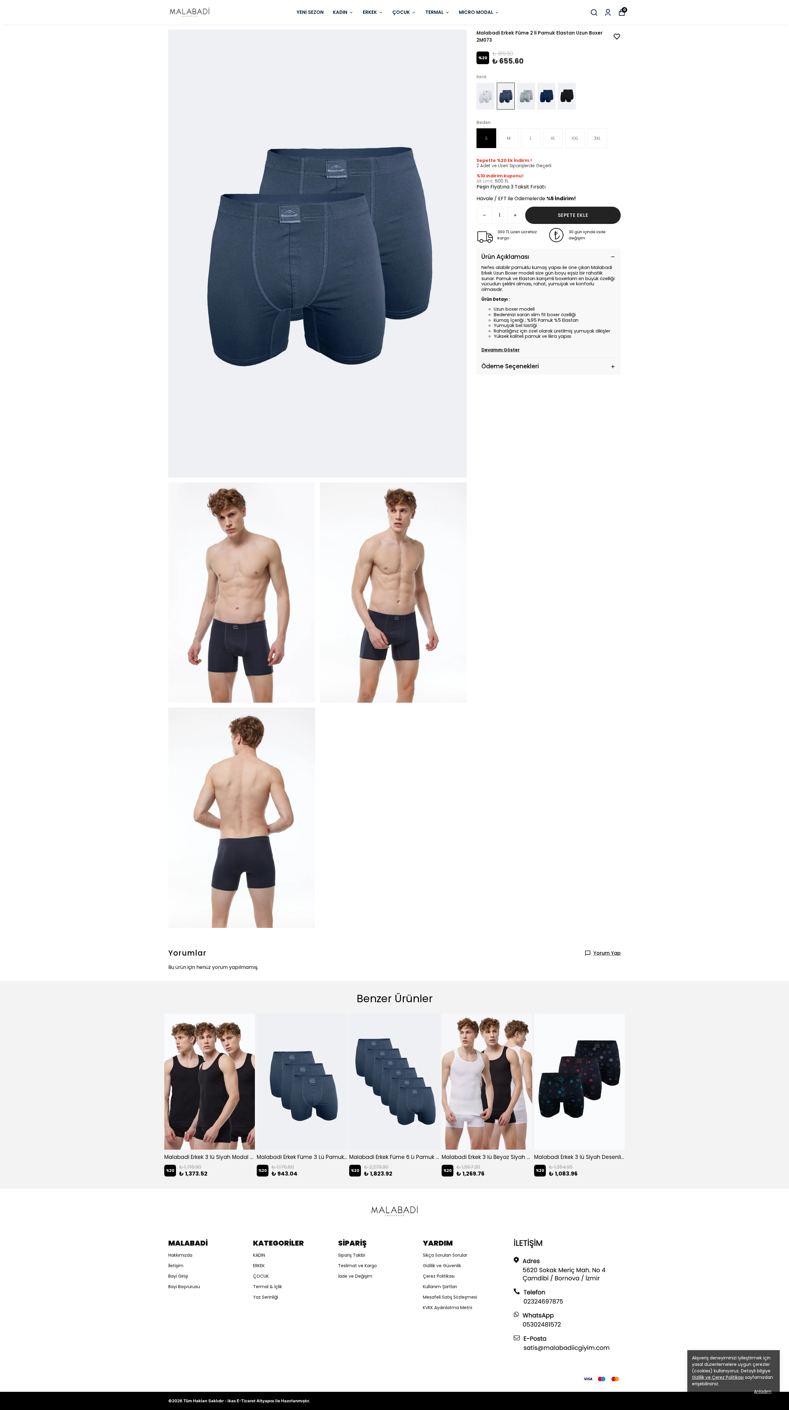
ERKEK (370, 12)
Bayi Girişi (178, 1276)
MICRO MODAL (476, 12)
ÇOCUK (401, 12)
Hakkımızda (180, 1255)
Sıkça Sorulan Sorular (445, 1255)
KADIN (340, 12)
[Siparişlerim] (608, 12)
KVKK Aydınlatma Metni (447, 1308)
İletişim (175, 1266)
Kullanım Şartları (440, 1287)
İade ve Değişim (355, 1276)
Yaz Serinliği (265, 1297)
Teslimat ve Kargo (357, 1266)
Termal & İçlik (267, 1287)
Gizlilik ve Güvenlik (442, 1266)
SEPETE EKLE (573, 215)
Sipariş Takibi (351, 1255)
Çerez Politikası (439, 1276)
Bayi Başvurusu (184, 1287)
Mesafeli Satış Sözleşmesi (450, 1297)
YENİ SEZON (310, 12)
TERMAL (434, 12)
